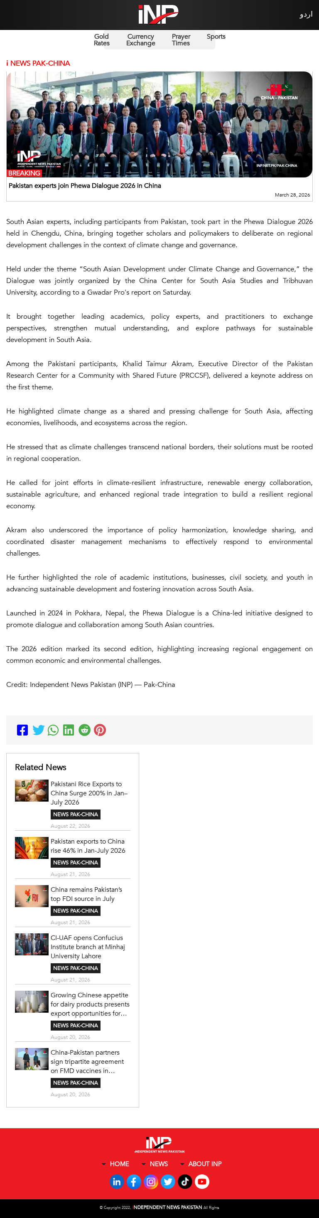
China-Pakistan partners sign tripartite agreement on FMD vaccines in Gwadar (87, 1061)
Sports (216, 36)
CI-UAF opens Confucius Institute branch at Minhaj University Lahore (88, 947)
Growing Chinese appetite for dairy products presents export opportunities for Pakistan (90, 1004)
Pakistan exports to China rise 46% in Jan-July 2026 (88, 846)
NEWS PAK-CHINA (75, 814)
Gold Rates (102, 40)
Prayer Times (181, 40)
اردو (306, 14)
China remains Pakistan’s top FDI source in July (86, 894)
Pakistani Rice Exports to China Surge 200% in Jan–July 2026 (89, 793)
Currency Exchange (140, 40)
